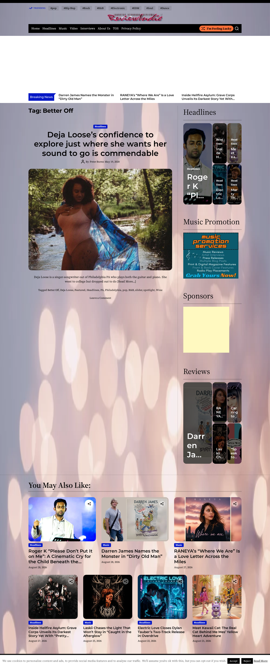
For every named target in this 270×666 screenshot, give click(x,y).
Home (35, 28)
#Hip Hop (69, 8)
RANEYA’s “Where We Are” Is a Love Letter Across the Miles (86, 96)
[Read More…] (126, 281)
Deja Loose (66, 290)
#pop (54, 8)
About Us (104, 28)
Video (74, 28)
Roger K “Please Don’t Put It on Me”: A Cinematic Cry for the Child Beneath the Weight (60, 558)
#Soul (149, 8)
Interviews (87, 28)
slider (138, 290)
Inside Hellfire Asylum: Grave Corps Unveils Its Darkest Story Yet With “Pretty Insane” (146, 98)
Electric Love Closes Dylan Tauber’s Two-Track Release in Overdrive (161, 632)
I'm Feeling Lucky (219, 28)
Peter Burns (97, 161)
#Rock (86, 8)
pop (125, 290)
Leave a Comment (100, 298)
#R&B (100, 8)
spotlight (149, 290)
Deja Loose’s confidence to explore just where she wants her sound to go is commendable (100, 144)
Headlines (49, 28)
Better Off (53, 290)
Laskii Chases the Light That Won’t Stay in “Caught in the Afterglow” (208, 96)
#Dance (164, 8)
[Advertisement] (135, 65)
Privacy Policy (131, 28)
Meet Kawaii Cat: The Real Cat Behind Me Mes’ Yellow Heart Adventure (215, 632)
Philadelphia (113, 290)
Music (63, 28)
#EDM (135, 8)
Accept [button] (233, 661)
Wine (159, 290)
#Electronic (118, 8)
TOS (116, 28)
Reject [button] (247, 661)
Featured (80, 290)
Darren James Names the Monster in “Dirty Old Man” (131, 553)
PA (102, 290)
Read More (261, 661)
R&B (131, 290)
